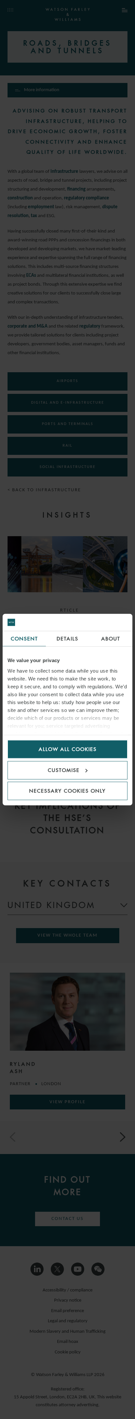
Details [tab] (67, 639)
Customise (64, 770)
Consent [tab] (24, 639)
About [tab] (110, 639)
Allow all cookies (68, 749)
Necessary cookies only (67, 791)
